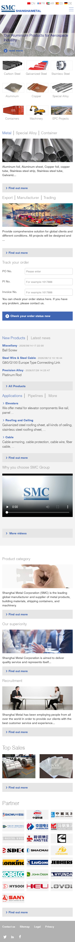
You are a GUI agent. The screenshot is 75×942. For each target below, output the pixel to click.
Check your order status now (28, 316)
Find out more (16, 188)
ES (61, 3)
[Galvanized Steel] (37, 65)
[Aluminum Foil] (56, 766)
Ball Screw (9, 350)
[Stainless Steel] (61, 65)
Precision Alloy (13, 370)
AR (52, 3)
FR (43, 3)
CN (33, 3)
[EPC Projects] (61, 110)
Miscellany (9, 345)
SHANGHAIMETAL (28, 11)
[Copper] (37, 87)
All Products (15, 386)
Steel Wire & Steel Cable (19, 358)
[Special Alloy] (61, 87)
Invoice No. (9, 292)
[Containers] (13, 110)
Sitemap (25, 926)
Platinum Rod (11, 375)
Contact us (8, 926)
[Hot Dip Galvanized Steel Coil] (18, 766)
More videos (16, 533)
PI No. (8, 281)
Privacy (49, 926)
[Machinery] (37, 110)
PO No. (9, 271)
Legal (37, 926)
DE (70, 3)
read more (14, 50)
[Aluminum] (13, 87)
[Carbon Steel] (13, 65)
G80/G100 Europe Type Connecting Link (31, 363)
